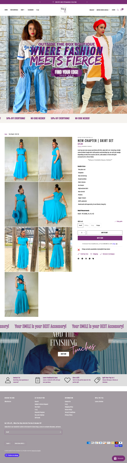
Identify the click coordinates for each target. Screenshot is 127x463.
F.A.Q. (36, 410)
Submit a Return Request (41, 404)
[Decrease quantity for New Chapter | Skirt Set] (79, 233)
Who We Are (8, 401)
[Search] (118, 10)
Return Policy (68, 410)
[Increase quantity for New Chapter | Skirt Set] (84, 233)
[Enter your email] (60, 432)
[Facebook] (79, 258)
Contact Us (68, 401)
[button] (63, 354)
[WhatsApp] (90, 258)
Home (6, 10)
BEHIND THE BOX (10, 398)
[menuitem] (7, 10)
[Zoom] (34, 141)
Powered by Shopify (36, 450)
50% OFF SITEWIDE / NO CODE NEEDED (86, 2)
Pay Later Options (39, 415)
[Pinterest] (86, 258)
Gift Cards (37, 418)
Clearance (31, 10)
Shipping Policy (69, 407)
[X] (83, 258)
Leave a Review (99, 401)
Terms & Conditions (70, 412)
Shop (22, 10)
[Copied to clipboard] (93, 258)
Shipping (80, 146)
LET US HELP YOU (40, 398)
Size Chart (37, 407)
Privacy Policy (68, 415)
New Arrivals (14, 10)
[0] (121, 10)
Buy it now (100, 238)
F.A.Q (37, 10)
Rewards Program (40, 412)
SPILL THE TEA (99, 398)
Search (36, 401)
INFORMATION (69, 398)
